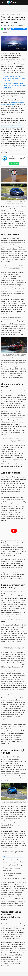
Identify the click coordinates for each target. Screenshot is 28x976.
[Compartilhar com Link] (8, 29)
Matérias (7, 14)
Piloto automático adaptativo (13, 857)
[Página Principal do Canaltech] (14, 3)
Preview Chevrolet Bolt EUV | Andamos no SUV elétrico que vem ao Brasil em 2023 (14, 78)
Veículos (13, 14)
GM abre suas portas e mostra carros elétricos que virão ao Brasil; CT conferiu (15, 86)
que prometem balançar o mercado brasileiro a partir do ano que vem (12, 125)
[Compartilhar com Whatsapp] (2, 29)
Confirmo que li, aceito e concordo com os (14, 34)
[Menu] (2, 2)
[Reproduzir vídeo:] (14, 531)
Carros (18, 14)
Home (2, 14)
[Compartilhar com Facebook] (5, 29)
